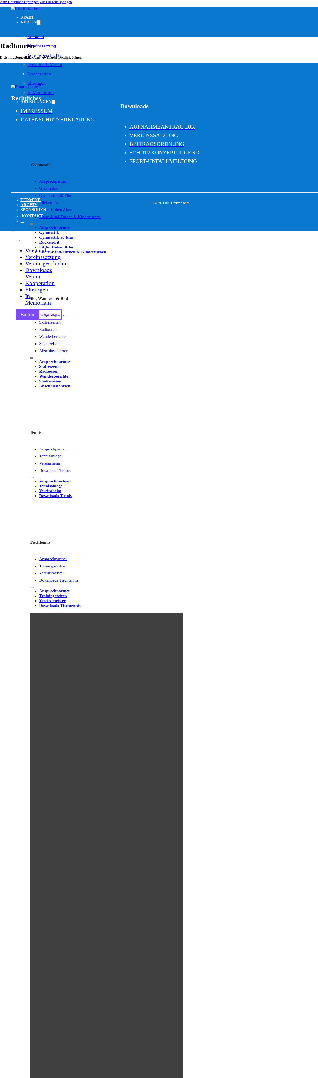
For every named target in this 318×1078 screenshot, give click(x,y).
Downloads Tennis (55, 470)
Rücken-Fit (48, 202)
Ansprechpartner (53, 181)
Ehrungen (36, 83)
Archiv (28, 204)
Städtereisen (49, 343)
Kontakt (32, 216)
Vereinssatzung (41, 45)
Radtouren (48, 329)
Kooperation (39, 73)
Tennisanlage (50, 456)
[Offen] (22, 222)
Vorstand (35, 36)
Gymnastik (48, 188)
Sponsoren (33, 209)
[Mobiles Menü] (32, 224)
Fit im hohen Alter (55, 209)
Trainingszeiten (52, 566)
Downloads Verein (44, 64)
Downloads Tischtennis (58, 580)
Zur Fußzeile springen (56, 2)
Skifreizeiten (50, 322)
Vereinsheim (49, 463)
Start (27, 17)
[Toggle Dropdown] (39, 22)
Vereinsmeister (51, 573)
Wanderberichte (52, 336)
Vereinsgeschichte (46, 263)
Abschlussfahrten (53, 350)
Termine (30, 200)
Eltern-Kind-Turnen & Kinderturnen (69, 216)
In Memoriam (38, 299)
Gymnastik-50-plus (55, 195)
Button (27, 314)
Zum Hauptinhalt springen (19, 2)
